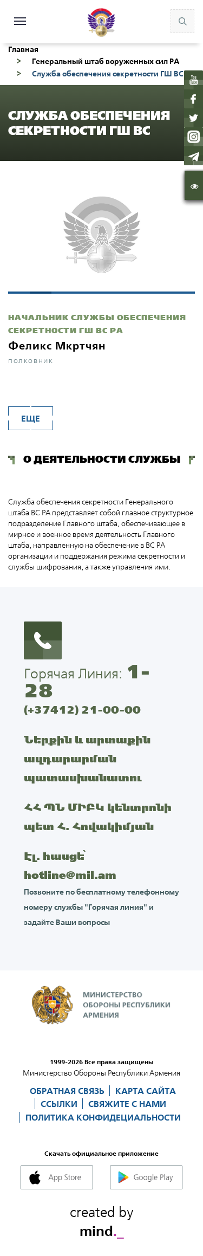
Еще (30, 418)
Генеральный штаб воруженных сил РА (105, 61)
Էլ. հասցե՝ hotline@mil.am (70, 865)
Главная (23, 49)
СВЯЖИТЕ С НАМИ (127, 1103)
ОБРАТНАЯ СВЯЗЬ (68, 1090)
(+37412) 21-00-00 (82, 709)
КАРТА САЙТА (145, 1090)
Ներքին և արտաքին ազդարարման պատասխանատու (87, 758)
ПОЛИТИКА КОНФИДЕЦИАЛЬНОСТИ (103, 1117)
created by (102, 1219)
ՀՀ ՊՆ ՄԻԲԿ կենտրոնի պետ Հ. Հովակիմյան (98, 816)
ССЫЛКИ (60, 1103)
